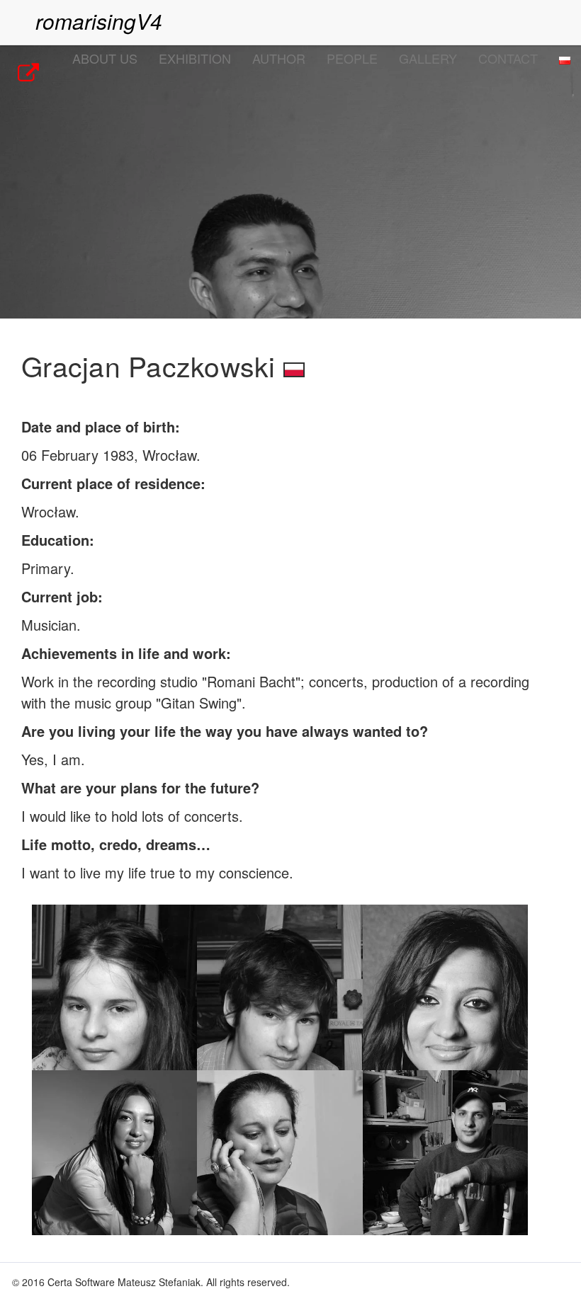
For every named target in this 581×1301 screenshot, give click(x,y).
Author (278, 58)
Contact (508, 58)
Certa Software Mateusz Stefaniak (124, 1282)
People (352, 58)
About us (104, 58)
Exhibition (195, 58)
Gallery (428, 58)
